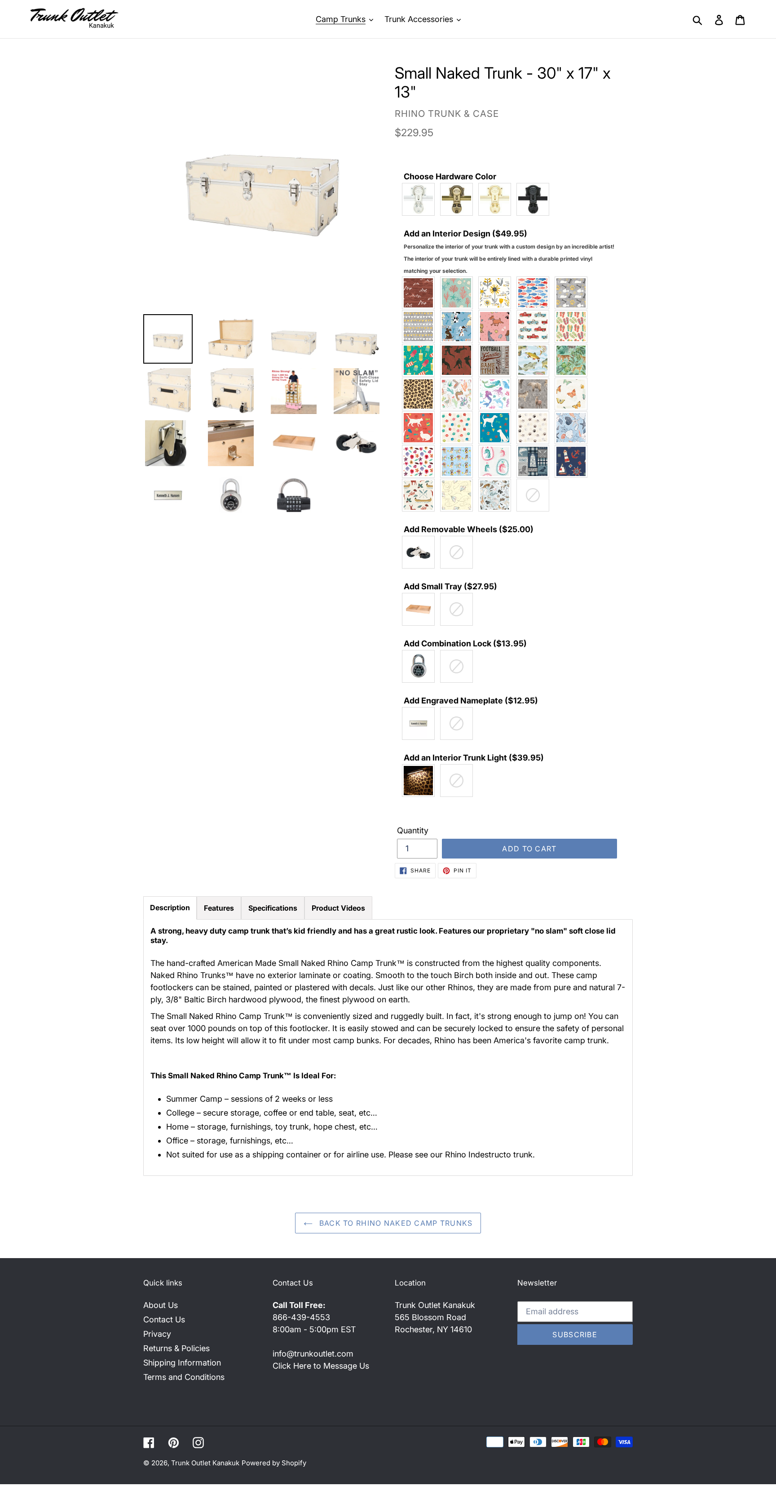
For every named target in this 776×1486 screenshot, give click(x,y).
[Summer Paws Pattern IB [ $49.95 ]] (459, 461)
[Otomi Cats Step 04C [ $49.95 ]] (420, 427)
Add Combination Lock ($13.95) (465, 643)
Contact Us (164, 1319)
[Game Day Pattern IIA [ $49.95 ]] (497, 360)
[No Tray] (459, 609)
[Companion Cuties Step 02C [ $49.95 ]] (420, 326)
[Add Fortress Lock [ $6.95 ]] (420, 666)
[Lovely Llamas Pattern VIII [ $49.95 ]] (459, 394)
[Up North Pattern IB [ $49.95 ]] (535, 461)
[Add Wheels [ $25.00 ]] (420, 552)
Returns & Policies (176, 1348)
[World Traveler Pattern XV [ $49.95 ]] (497, 495)
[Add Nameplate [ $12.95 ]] (420, 723)
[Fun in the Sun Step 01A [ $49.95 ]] (573, 326)
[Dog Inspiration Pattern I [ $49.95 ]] (459, 326)
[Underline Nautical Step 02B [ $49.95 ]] (573, 461)
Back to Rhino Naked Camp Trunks (395, 1223)
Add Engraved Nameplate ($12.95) (471, 700)
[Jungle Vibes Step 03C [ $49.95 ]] (573, 360)
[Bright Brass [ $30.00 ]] (497, 199)
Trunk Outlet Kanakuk (205, 1463)
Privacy (157, 1334)
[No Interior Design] (535, 495)
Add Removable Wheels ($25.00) (469, 529)
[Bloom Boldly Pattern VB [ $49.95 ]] (497, 292)
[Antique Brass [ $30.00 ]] (459, 199)
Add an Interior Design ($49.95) (509, 251)
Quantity (412, 830)
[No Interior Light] (459, 780)
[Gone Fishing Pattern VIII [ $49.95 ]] (535, 360)
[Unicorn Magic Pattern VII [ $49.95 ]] (497, 461)
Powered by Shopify (274, 1463)
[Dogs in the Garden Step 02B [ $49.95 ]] (497, 326)
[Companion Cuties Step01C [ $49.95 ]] (573, 292)
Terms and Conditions (184, 1377)
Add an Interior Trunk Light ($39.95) (474, 757)
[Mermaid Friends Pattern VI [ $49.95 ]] (497, 394)
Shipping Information (182, 1362)
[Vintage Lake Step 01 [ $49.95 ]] (420, 495)
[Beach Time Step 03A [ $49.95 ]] (459, 292)
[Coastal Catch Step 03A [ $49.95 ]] (535, 292)
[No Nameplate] (459, 723)
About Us (160, 1305)
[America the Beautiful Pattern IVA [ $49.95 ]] (420, 292)
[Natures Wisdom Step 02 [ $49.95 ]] (573, 394)
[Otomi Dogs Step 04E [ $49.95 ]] (497, 427)
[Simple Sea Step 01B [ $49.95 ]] (573, 427)
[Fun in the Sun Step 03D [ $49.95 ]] (420, 360)
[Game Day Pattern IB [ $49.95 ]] (459, 360)
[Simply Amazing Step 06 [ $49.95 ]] (420, 461)
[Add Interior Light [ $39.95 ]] (420, 780)
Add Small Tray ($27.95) (450, 586)
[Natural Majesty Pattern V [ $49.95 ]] (535, 394)
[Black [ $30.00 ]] (535, 199)
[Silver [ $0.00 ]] (420, 199)
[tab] (170, 908)
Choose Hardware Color (450, 176)
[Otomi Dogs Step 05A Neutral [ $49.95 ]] (535, 427)
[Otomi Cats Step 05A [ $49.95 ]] (459, 427)
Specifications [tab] (272, 907)
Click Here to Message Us (321, 1365)
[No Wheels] (459, 552)
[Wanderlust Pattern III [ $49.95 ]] (459, 495)
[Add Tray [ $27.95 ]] (420, 609)
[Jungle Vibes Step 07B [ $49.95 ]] (420, 394)
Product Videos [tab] (338, 907)
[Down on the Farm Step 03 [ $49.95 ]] (535, 326)
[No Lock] (459, 666)
